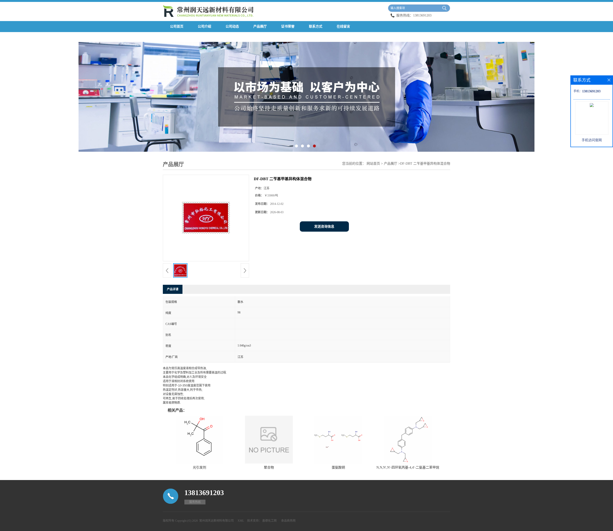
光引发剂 (199, 467)
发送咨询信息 (324, 226)
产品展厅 (260, 26)
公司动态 (232, 26)
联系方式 (315, 26)
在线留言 (343, 26)
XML (241, 520)
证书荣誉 (288, 26)
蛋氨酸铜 (338, 467)
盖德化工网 (269, 520)
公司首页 (176, 26)
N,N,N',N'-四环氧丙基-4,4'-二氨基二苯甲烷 (407, 467)
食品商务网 (288, 520)
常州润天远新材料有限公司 (216, 520)
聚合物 (269, 467)
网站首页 (373, 163)
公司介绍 (204, 26)
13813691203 (422, 15)
